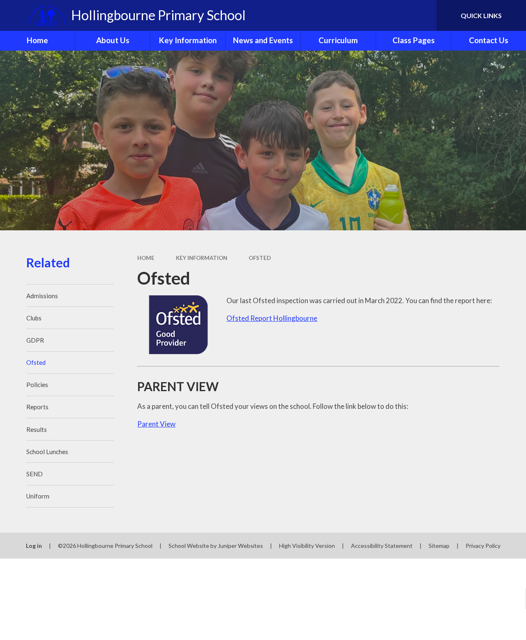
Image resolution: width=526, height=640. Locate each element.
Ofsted (260, 258)
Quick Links (481, 15)
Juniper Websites (240, 545)
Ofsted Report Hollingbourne (271, 318)
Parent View (156, 424)
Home (146, 258)
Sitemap (439, 545)
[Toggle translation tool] (395, 15)
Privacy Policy (483, 545)
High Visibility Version (307, 545)
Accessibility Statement (382, 545)
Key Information (201, 258)
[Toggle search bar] (423, 15)
